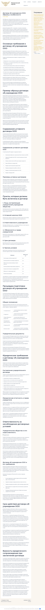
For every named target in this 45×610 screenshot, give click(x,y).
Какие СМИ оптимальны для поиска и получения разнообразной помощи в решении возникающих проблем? (38, 42)
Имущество (26, 5)
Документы (40, 1)
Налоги (25, 1)
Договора (29, 1)
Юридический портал (15, 3)
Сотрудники (34, 1)
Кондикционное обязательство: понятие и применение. (38, 23)
